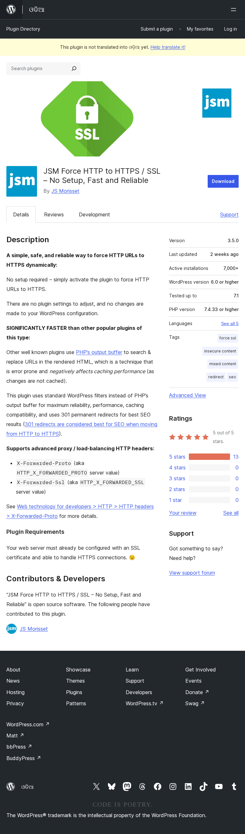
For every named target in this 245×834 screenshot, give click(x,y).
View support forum (192, 572)
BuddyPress (23, 758)
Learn (132, 669)
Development (94, 214)
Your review (183, 513)
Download (223, 181)
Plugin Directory (23, 29)
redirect (216, 376)
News (13, 681)
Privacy (15, 703)
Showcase (78, 669)
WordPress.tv (145, 703)
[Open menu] (235, 9)
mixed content (222, 363)
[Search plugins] (74, 68)
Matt (15, 735)
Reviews (54, 214)
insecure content (220, 351)
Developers (139, 692)
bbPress (19, 746)
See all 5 (230, 323)
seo (232, 376)
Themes (75, 681)
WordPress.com (28, 724)
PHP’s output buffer (99, 352)
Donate (197, 692)
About (13, 669)
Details (21, 214)
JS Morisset (65, 191)
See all (231, 513)
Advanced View (187, 395)
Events (193, 681)
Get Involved (200, 669)
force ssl (227, 338)
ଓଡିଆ (27, 787)
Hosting (15, 692)
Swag (195, 703)
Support (229, 214)
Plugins (74, 692)
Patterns (76, 703)
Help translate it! (168, 47)
